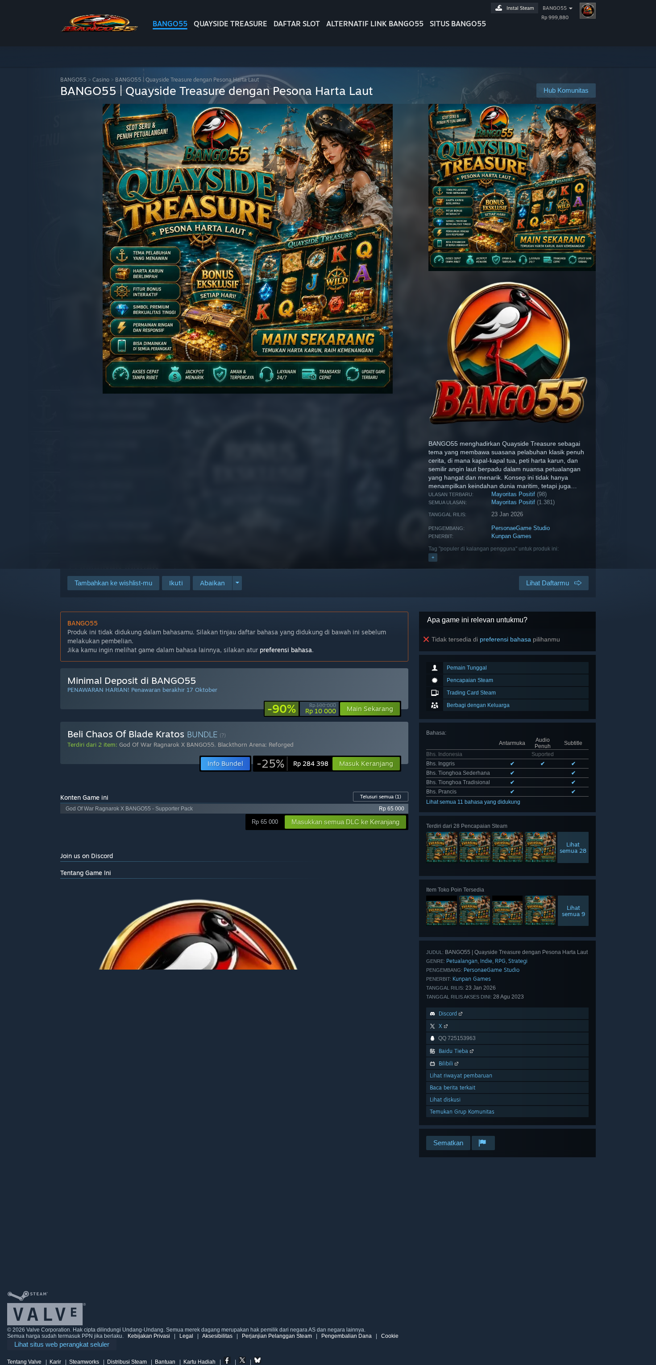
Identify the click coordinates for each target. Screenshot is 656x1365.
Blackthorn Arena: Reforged (256, 744)
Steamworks (84, 1362)
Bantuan (165, 1362)
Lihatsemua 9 (573, 910)
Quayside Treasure (230, 23)
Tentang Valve (24, 1362)
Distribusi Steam (127, 1362)
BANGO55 (170, 23)
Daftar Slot (297, 23)
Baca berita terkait (452, 1087)
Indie (486, 961)
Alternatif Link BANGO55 (374, 23)
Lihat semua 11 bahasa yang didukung (473, 802)
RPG (500, 961)
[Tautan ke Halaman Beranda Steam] (99, 30)
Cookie (390, 1336)
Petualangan (461, 961)
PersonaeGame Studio (520, 528)
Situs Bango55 (458, 23)
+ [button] (433, 557)
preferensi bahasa (505, 639)
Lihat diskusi (445, 1099)
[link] (302, 709)
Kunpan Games (511, 536)
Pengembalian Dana (346, 1336)
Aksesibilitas (217, 1336)
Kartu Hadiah (199, 1362)
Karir (55, 1362)
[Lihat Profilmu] (588, 11)
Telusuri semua (380, 797)
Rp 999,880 (555, 17)
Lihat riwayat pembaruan (461, 1075)
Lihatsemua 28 (573, 847)
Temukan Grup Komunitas (462, 1111)
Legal (186, 1336)
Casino (100, 79)
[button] (176, 583)
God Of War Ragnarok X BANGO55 (166, 744)
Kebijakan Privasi (149, 1336)
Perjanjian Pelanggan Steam (277, 1336)
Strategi (517, 961)
